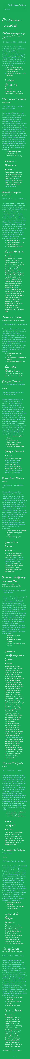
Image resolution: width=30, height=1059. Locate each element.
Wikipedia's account (12, 440)
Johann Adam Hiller (11, 751)
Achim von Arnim (10, 678)
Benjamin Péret (10, 303)
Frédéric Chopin (10, 941)
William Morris (9, 1034)
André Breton (9, 305)
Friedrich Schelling (11, 715)
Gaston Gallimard (15, 285)
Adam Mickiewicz (10, 711)
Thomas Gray (18, 832)
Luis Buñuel (13, 283)
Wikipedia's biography (13, 151)
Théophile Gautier (10, 931)
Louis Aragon (11, 192)
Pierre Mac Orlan (15, 277)
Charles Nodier (10, 927)
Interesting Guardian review (15, 446)
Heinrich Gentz (18, 682)
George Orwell (18, 565)
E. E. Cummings (10, 258)
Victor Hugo (14, 929)
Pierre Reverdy (14, 275)
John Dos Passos (13, 478)
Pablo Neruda (14, 263)
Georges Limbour (10, 299)
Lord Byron (15, 745)
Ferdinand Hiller (10, 758)
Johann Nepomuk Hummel (13, 747)
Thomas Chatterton (16, 836)
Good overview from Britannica (16, 812)
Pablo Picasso (16, 555)
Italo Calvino (9, 93)
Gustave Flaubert (10, 1019)
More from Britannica (13, 1005)
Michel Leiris (17, 176)
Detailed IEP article (12, 154)
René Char (18, 172)
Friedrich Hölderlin (11, 703)
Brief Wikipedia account (14, 67)
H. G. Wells (17, 466)
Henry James (9, 468)
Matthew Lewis (16, 690)
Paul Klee (19, 258)
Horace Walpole (12, 763)
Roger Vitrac (12, 271)
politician (5, 38)
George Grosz (9, 567)
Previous (6, 1050)
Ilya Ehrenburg (14, 265)
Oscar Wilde (9, 1017)
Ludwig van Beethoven (12, 735)
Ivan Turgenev (15, 1046)
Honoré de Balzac (13, 850)
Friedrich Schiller (15, 754)
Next (19, 1050)
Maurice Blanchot (14, 99)
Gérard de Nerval (17, 697)
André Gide (18, 468)
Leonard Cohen (12, 317)
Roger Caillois (9, 172)
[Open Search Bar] (24, 8)
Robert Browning (16, 1026)
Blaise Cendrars (10, 571)
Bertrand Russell (10, 464)
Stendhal (8, 935)
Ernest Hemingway (16, 569)
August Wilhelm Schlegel (13, 701)
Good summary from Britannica (16, 530)
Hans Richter (16, 297)
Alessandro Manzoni (11, 713)
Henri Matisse (15, 295)
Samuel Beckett (10, 269)
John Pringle (9, 838)
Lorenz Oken (9, 694)
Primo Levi (8, 91)
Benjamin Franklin (10, 844)
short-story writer (13, 952)
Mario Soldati (17, 91)
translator (19, 36)
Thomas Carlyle (17, 733)
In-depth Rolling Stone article (15, 361)
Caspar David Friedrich (12, 666)
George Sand (14, 939)
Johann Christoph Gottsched (14, 749)
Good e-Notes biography (14, 246)
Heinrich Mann (9, 261)
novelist (4, 36)
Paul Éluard (19, 303)
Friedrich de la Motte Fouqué (14, 699)
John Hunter (9, 832)
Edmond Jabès (15, 184)
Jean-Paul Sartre (10, 293)
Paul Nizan (16, 309)
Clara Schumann (10, 727)
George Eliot (16, 1040)
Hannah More (18, 838)
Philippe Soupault (10, 279)
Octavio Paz (15, 281)
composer (5, 320)
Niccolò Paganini (15, 709)
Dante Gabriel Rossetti (12, 1032)
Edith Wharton (9, 458)
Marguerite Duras (16, 180)
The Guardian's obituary (14, 156)
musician (12, 320)
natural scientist (16, 586)
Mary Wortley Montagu (12, 840)
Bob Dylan (8, 374)
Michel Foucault (10, 178)
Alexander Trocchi (16, 376)
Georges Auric (9, 287)
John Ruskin (16, 1030)
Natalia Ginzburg (13, 33)
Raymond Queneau (11, 174)
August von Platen (11, 668)
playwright (11, 36)
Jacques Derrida (10, 182)
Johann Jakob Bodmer (12, 692)
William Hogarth (10, 834)
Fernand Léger (15, 301)
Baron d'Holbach (15, 842)
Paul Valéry (18, 458)
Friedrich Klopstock (11, 756)
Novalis (17, 741)
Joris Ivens (8, 557)
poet (3, 195)
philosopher (6, 586)
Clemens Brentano (11, 684)
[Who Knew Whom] (17, 5)
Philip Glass (16, 374)
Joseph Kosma (19, 291)
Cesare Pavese (18, 93)
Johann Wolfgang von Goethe (14, 579)
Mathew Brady (9, 1042)
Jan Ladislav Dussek (11, 739)
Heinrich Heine (10, 937)
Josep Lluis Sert (16, 289)
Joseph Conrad (11, 381)
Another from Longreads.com (15, 816)
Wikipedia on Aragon (13, 240)
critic (9, 102)
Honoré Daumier (17, 935)
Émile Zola (17, 1017)
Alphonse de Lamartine (12, 925)
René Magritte (15, 273)
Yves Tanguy (15, 267)
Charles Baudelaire (18, 943)
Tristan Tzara (9, 291)
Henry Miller (9, 565)
